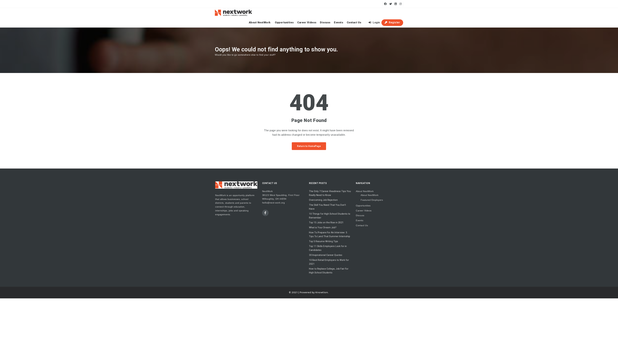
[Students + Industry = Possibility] (233, 13)
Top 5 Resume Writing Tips (323, 241)
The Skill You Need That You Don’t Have (327, 207)
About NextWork (260, 22)
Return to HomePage (309, 146)
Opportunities (284, 22)
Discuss (325, 22)
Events (338, 22)
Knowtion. (321, 292)
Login (376, 22)
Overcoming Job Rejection (323, 200)
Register (394, 22)
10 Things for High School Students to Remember (329, 216)
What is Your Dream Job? (323, 227)
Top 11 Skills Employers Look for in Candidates (328, 248)
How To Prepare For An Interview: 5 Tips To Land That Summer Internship (329, 234)
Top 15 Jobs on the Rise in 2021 (326, 222)
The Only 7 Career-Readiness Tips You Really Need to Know (330, 193)
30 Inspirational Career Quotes (325, 255)
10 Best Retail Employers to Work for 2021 (329, 262)
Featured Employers (372, 200)
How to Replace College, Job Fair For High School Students (328, 270)
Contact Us (354, 22)
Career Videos (306, 22)
